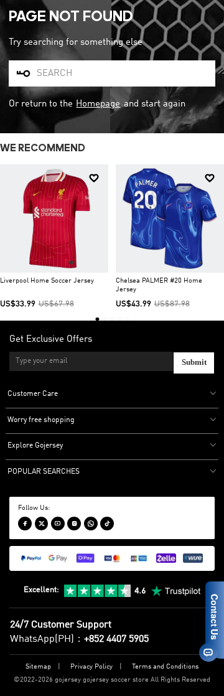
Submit (194, 362)
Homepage (98, 104)
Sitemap (38, 667)
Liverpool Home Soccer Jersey (47, 281)
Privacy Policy (91, 667)
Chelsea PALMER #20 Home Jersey (159, 286)
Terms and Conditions (165, 667)
